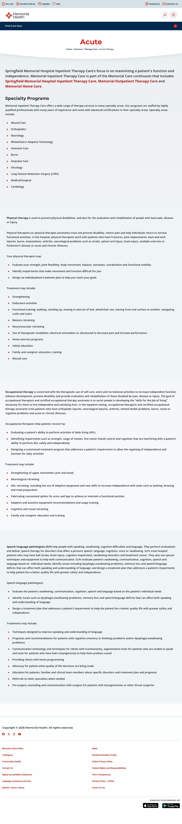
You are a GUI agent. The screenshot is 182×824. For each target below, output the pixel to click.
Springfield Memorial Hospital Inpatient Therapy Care (50, 81)
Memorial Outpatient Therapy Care (128, 81)
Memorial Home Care (23, 86)
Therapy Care (91, 49)
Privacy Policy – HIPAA (103, 781)
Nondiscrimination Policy (104, 755)
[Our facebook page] (3, 734)
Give (58, 4)
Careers (46, 4)
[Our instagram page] (14, 734)
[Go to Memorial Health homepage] (17, 16)
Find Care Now (13, 26)
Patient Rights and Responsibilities (109, 768)
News (94, 748)
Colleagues (7, 755)
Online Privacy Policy (102, 761)
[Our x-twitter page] (9, 734)
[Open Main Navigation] (173, 14)
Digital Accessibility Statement (17, 774)
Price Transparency (101, 774)
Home (69, 49)
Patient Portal (27, 4)
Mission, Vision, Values (13, 787)
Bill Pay (10, 4)
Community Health (11, 761)
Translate (154, 4)
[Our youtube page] (19, 734)
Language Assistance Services (16, 781)
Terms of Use (98, 787)
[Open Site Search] (164, 14)
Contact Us (172, 4)
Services (78, 49)
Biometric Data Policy (12, 748)
